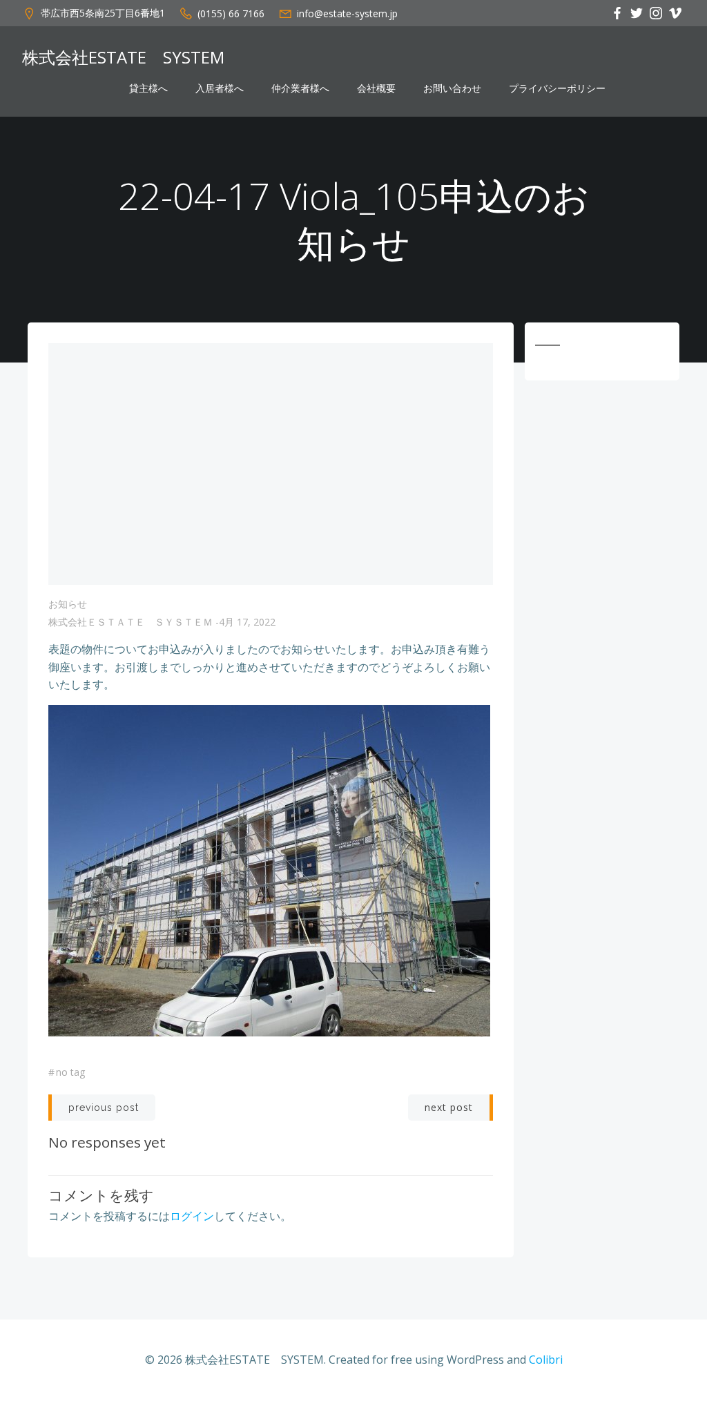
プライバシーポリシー (557, 88)
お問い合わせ (452, 88)
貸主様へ (148, 88)
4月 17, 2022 (247, 621)
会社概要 (376, 88)
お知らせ (67, 603)
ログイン (192, 1216)
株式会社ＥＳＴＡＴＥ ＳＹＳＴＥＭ (130, 621)
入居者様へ (219, 88)
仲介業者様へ (300, 88)
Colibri (546, 1359)
